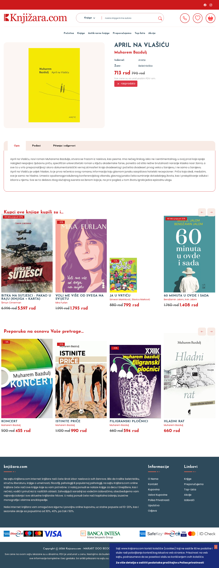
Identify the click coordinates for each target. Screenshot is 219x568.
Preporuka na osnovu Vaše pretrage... (44, 331)
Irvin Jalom (191, 299)
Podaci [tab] (36, 145)
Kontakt (153, 484)
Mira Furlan (61, 302)
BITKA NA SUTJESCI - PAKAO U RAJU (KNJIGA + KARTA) (26, 297)
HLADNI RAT (174, 421)
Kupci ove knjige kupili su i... (33, 212)
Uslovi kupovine (157, 495)
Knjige (81, 33)
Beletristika (145, 66)
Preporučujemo (122, 33)
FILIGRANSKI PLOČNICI (129, 421)
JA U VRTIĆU (120, 295)
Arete (142, 60)
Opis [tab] (17, 145)
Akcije (152, 33)
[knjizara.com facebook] (205, 5)
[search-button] (160, 17)
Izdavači (189, 500)
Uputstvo (154, 505)
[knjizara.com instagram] (211, 5)
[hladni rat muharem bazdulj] (191, 375)
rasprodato (127, 83)
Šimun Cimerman (11, 302)
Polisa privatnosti (158, 500)
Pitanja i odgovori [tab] (64, 145)
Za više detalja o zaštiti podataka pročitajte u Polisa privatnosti (160, 562)
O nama (153, 479)
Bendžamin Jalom (174, 299)
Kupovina (154, 489)
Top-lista (140, 33)
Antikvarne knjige (99, 33)
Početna (69, 33)
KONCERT (9, 421)
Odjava (152, 511)
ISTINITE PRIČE (67, 421)
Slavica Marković (141, 299)
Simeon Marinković (120, 299)
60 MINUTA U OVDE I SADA (186, 295)
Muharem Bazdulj (130, 52)
